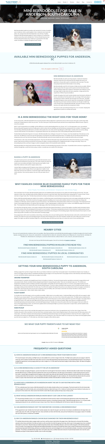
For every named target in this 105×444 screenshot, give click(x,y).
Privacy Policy (48, 441)
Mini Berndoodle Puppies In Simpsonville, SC (52, 256)
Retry (61, 68)
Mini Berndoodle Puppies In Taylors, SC (52, 259)
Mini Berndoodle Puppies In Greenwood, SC (77, 256)
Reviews (72, 2)
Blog (83, 2)
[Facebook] (95, 2)
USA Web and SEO (87, 441)
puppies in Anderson (71, 240)
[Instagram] (98, 2)
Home (59, 2)
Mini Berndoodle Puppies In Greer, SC (77, 247)
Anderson (58, 18)
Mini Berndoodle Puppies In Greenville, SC (52, 247)
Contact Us (89, 2)
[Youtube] (100, 2)
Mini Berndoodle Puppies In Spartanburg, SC (40, 250)
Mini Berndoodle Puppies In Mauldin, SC (27, 247)
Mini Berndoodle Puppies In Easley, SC (27, 256)
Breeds (64, 2)
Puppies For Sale (43, 18)
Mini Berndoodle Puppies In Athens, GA (65, 250)
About (78, 2)
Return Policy (56, 441)
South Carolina (51, 18)
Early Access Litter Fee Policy (52, 443)
